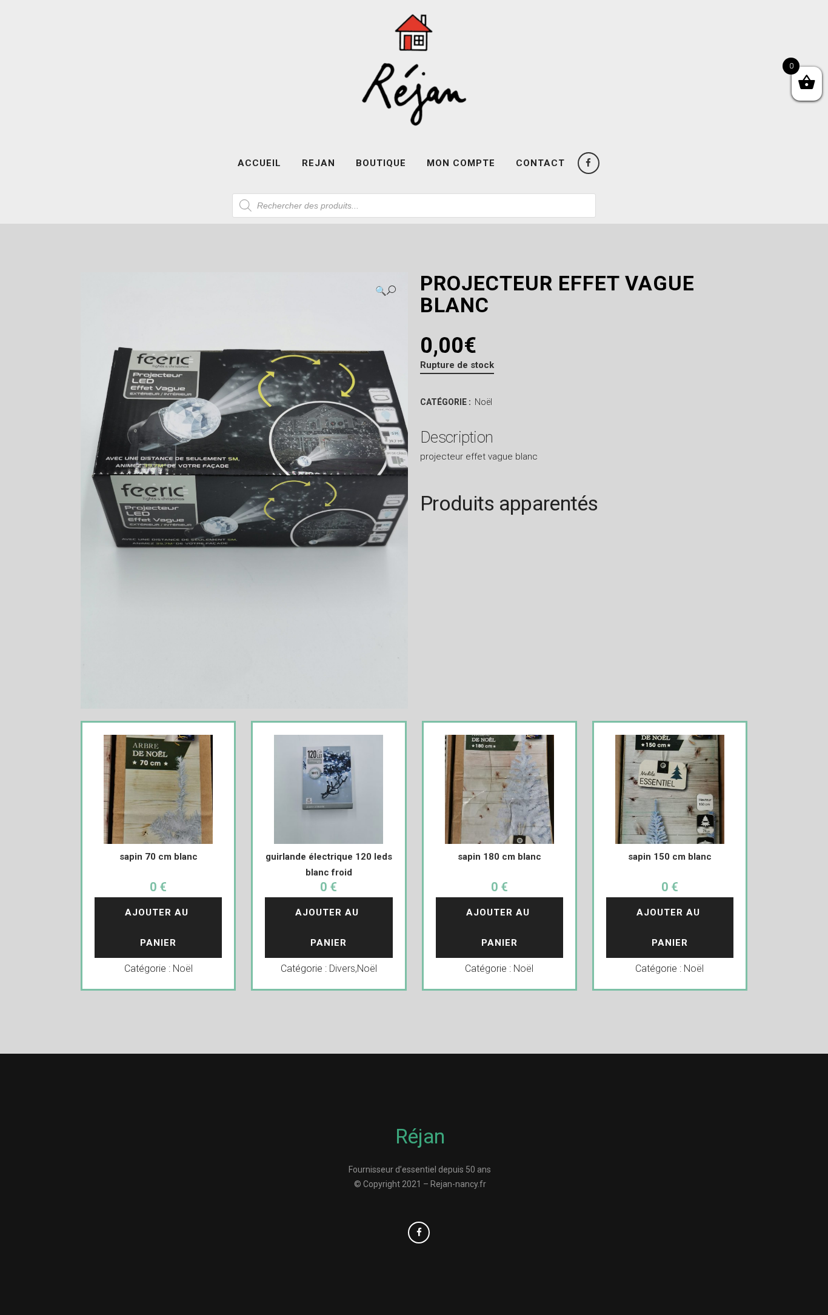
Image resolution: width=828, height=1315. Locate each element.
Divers (342, 968)
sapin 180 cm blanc (499, 856)
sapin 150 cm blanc (670, 856)
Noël (483, 402)
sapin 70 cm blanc (158, 856)
